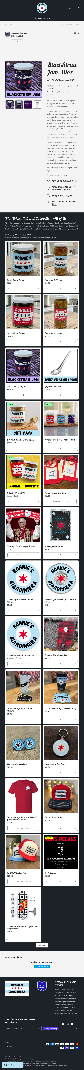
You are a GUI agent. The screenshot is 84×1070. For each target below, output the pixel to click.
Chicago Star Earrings (17, 764)
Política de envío (63, 1065)
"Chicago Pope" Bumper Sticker (21, 546)
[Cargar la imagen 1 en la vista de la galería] (10, 104)
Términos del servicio (51, 1065)
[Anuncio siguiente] (80, 18)
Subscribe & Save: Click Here (63, 203)
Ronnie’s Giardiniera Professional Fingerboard (22, 927)
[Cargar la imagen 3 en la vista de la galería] (28, 104)
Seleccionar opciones (61, 501)
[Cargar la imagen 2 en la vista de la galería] (19, 104)
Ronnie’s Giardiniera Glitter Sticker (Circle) (60, 600)
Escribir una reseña (42, 966)
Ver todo (42, 945)
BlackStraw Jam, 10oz (17, 386)
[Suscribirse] (39, 1028)
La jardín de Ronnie (16, 280)
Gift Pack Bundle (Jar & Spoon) (21, 440)
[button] (4, 8)
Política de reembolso (25, 1065)
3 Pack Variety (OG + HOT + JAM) (60, 440)
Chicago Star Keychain (55, 764)
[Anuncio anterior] (4, 18)
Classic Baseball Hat (54, 817)
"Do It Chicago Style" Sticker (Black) (20, 709)
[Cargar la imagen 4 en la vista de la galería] (37, 104)
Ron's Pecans (50, 873)
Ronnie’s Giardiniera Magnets (20, 655)
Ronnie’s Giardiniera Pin (56, 655)
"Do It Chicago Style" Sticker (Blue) (60, 708)
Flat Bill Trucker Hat (16, 873)
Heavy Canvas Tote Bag (55, 493)
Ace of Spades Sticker (54, 546)
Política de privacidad (38, 1065)
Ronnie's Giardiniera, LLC (16, 1057)
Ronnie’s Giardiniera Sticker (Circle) (20, 600)
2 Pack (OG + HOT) (16, 493)
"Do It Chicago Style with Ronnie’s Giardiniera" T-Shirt (22, 818)
